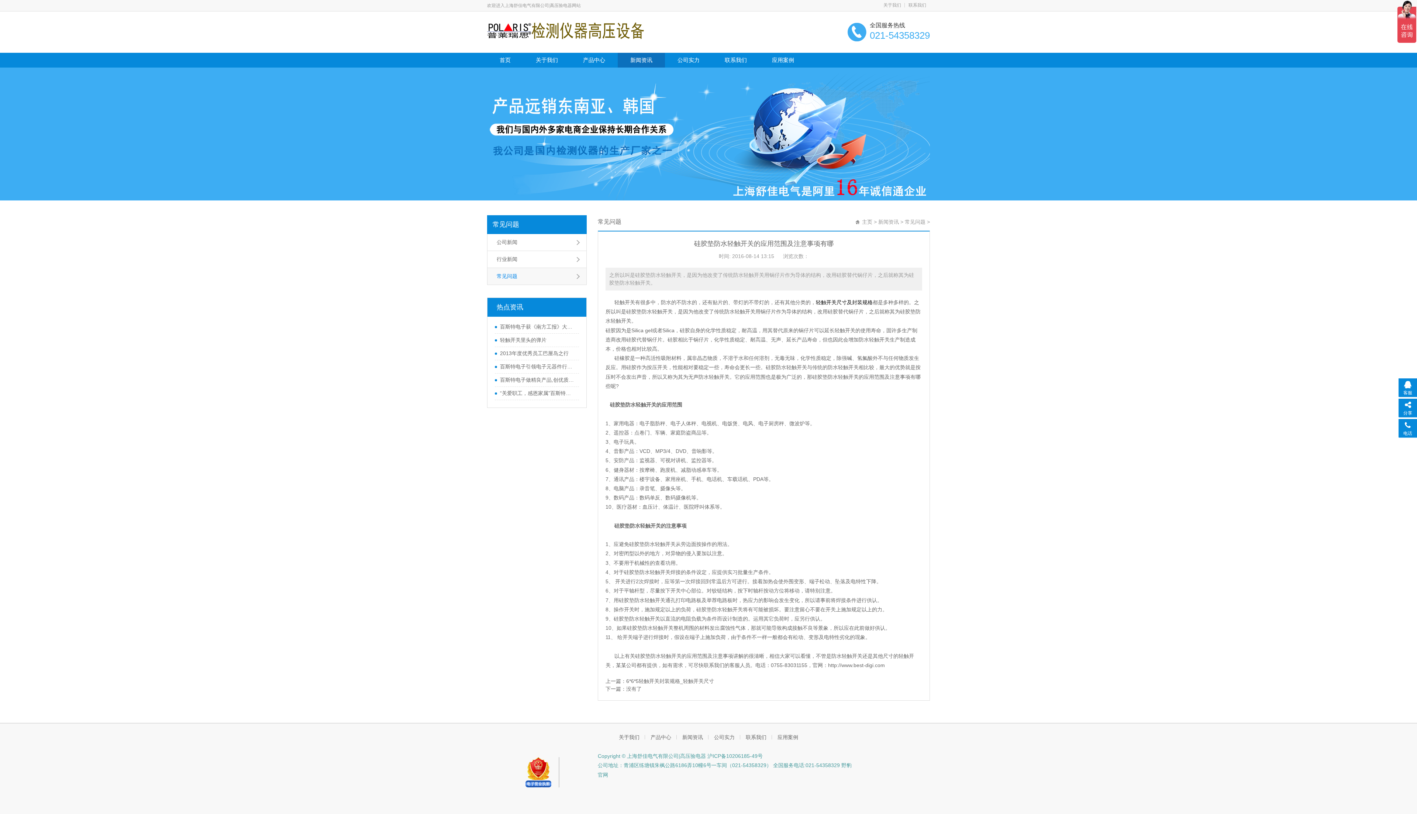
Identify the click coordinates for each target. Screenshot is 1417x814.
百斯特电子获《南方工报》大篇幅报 (537, 327)
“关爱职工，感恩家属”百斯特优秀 (537, 393)
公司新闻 (507, 242)
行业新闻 (507, 259)
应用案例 (783, 60)
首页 (505, 60)
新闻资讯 (641, 60)
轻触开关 (624, 302)
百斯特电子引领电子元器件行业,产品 (537, 367)
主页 (867, 222)
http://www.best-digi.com (856, 665)
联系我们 (917, 5)
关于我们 (892, 5)
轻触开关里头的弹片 (523, 340)
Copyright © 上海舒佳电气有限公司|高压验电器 (652, 756)
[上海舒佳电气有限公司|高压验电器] (565, 30)
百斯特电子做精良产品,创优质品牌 (537, 380)
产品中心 (594, 60)
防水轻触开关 (874, 340)
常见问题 (506, 224)
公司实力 (689, 60)
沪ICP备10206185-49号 (734, 756)
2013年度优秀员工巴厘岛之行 (534, 353)
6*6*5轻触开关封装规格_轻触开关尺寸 (670, 681)
